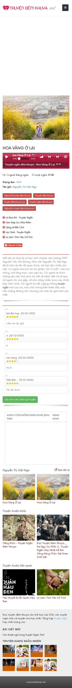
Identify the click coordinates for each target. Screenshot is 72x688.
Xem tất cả (63, 470)
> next (57, 157)
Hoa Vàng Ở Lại (12, 502)
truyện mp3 (60, 618)
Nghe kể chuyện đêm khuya (17, 195)
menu (65, 157)
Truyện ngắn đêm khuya (41, 202)
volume (41, 157)
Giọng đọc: (9, 182)
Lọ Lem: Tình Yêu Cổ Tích (19, 237)
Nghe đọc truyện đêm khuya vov (19, 208)
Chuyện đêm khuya (44, 195)
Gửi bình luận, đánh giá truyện (20, 399)
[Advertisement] (36, 53)
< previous (49, 157)
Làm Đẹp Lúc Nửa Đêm (18, 222)
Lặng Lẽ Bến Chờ (15, 227)
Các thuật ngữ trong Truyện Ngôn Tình (23, 634)
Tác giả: (7, 186)
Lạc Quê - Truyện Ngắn (18, 232)
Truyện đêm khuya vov (14, 202)
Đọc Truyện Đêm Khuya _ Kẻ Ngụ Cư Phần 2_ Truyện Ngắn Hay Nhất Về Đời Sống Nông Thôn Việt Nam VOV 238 (52, 550)
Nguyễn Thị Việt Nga (25, 186)
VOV (18, 182)
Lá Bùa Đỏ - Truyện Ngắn (19, 217)
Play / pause (6, 157)
